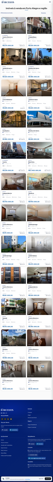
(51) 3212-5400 (33, 454)
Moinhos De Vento (33, 68)
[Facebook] (2, 419)
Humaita (5, 349)
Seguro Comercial (32, 427)
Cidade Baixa (32, 37)
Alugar (29, 415)
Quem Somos (4, 447)
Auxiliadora (6, 131)
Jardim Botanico (7, 68)
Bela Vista (31, 162)
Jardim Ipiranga (32, 224)
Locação (5, 429)
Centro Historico (8, 37)
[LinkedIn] (8, 419)
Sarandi (5, 318)
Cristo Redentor (7, 99)
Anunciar (40, 443)
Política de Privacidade (6, 455)
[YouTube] (11, 419)
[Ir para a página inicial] (13, 409)
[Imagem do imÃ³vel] (13, 25)
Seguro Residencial (32, 424)
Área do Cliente (4, 442)
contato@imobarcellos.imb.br (37, 458)
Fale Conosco (4, 450)
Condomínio (14, 429)
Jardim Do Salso (33, 99)
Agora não (41, 478)
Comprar (30, 412)
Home (2, 440)
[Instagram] (5, 419)
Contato (32, 443)
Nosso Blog (3, 453)
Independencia (7, 193)
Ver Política (27, 479)
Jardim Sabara (32, 255)
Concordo (48, 478)
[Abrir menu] (50, 2)
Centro (5, 162)
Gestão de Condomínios (6, 445)
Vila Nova (31, 193)
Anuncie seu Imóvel (32, 417)
